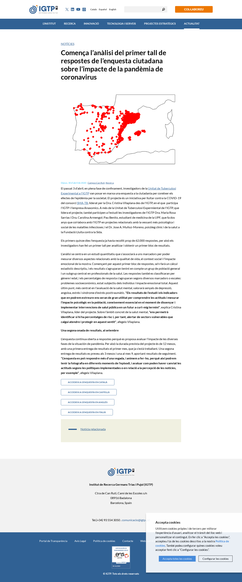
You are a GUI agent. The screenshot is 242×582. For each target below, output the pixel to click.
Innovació (91, 23)
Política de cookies (104, 541)
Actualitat (191, 23)
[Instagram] (84, 9)
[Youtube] (78, 9)
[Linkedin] (72, 9)
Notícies (67, 44)
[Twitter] (67, 9)
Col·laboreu (194, 9)
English (112, 9)
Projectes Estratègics (160, 23)
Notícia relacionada (93, 429)
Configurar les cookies (215, 558)
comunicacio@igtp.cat (136, 520)
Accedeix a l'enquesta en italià (87, 412)
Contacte (127, 541)
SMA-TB (82, 203)
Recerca (70, 23)
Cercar (163, 9)
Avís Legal (80, 541)
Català (93, 9)
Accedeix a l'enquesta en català (87, 382)
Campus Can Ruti (96, 182)
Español (103, 9)
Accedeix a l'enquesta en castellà (89, 392)
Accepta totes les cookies (177, 558)
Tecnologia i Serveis (121, 23)
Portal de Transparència (53, 541)
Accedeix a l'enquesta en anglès (87, 402)
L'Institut (49, 23)
